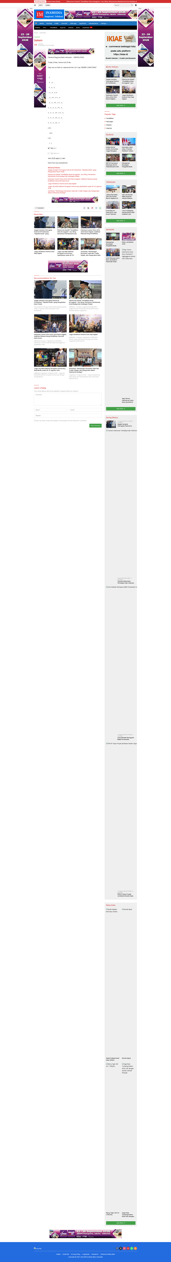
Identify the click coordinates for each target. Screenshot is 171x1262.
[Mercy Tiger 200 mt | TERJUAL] (113, 1137)
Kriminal (49, 23)
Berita (42, 23)
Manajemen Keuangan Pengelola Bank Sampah (127, 165)
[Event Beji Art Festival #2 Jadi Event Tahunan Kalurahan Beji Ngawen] (113, 205)
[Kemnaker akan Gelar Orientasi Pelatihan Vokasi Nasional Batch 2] (128, 141)
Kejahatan (86, 28)
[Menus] (35, 5)
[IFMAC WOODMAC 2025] (128, 236)
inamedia (37, 37)
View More (120, 105)
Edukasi (70, 28)
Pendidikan (53, 28)
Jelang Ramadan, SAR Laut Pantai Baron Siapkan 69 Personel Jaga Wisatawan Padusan (113, 196)
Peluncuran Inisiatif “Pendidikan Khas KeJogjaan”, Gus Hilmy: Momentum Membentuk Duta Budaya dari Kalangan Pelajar (63, 1)
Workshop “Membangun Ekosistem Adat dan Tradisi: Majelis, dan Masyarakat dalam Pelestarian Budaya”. (73, 192)
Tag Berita (82, 23)
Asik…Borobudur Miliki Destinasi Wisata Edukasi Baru (127, 196)
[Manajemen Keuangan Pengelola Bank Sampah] (128, 157)
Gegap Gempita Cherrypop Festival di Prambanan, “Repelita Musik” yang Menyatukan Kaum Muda (72, 171)
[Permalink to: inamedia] (35, 44)
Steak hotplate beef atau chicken (112, 1059)
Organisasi (85, 1254)
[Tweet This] (88, 208)
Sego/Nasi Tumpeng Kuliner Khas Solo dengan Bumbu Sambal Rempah (128, 1214)
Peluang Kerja (93, 23)
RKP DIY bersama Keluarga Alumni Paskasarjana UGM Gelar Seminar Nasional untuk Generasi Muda (112, 165)
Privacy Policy (75, 1254)
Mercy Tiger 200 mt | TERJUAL (112, 1214)
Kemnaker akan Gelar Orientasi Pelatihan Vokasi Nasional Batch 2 (127, 149)
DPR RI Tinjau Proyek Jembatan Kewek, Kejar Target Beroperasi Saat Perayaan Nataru (125, 895)
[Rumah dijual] (128, 982)
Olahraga (73, 23)
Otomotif (64, 23)
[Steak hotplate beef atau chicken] (113, 982)
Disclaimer (95, 1254)
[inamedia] (49, 14)
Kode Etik (66, 1254)
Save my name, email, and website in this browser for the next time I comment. (61, 421)
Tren (44, 28)
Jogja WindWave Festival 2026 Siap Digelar (62, 184)
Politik (56, 23)
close (31, 8)
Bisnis (78, 28)
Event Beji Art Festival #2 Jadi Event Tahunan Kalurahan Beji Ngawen (111, 212)
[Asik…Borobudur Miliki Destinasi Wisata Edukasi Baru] (128, 189)
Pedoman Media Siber (108, 1254)
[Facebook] (117, 1248)
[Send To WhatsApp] (100, 208)
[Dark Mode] (136, 5)
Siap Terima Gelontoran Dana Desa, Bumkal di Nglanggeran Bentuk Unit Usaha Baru (128, 400)
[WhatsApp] (131, 1248)
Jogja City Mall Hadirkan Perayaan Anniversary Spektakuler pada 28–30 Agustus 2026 (75, 187)
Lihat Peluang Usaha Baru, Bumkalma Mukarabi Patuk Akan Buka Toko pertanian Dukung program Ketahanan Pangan (112, 260)
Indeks (48, 5)
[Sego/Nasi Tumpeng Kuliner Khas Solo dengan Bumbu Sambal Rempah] (128, 1137)
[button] (132, 5)
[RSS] (135, 1248)
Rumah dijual (126, 1058)
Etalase (37, 28)
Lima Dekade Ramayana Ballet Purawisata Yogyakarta (125, 738)
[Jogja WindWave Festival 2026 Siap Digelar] (44, 244)
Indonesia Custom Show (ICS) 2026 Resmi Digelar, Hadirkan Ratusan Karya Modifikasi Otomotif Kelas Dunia (72, 180)
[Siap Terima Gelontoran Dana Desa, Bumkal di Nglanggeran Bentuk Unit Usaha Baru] (128, 323)
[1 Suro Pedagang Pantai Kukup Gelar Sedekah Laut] (128, 205)
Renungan (109, 121)
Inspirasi (63, 28)
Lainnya (103, 23)
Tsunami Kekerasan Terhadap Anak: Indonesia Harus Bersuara (126, 582)
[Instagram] (124, 1248)
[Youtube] (128, 1248)
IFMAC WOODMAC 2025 (128, 243)
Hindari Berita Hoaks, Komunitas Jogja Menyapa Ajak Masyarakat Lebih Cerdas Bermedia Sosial (112, 149)
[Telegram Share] (96, 208)
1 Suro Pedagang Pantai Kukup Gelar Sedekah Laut (128, 212)
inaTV (40, 5)
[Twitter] (120, 1248)
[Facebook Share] (84, 208)
